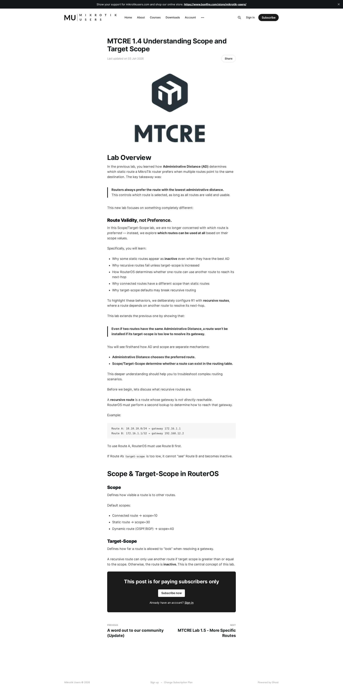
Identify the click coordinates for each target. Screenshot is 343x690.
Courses (155, 17)
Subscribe (268, 17)
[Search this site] (239, 17)
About (141, 17)
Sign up (154, 682)
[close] (339, 4)
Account (190, 17)
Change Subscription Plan (178, 682)
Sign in (250, 17)
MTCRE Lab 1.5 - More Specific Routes (207, 631)
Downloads (173, 17)
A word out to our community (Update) (135, 631)
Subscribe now (171, 593)
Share (228, 58)
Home (128, 17)
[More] (202, 17)
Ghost (275, 682)
